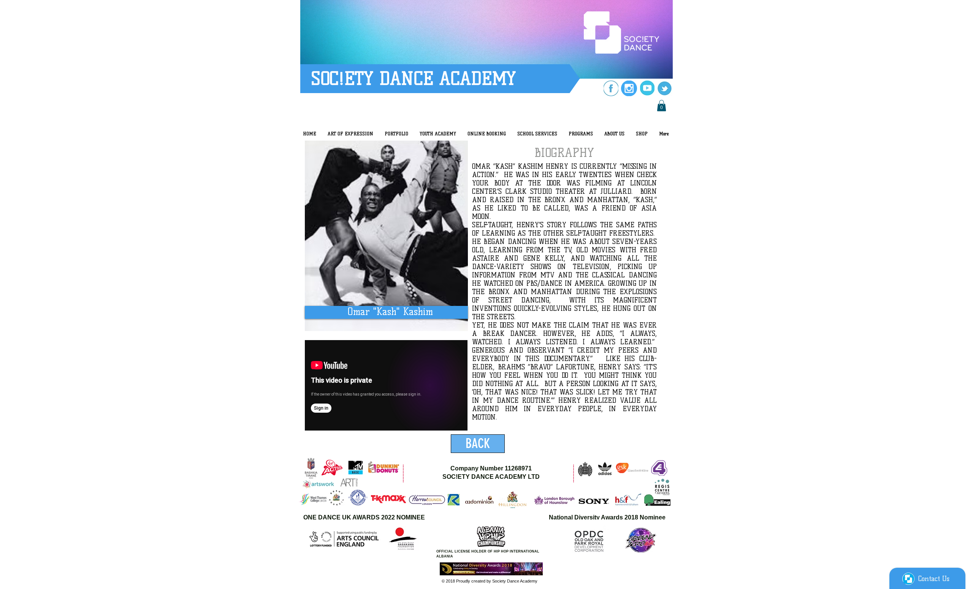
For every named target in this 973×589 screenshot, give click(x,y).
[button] (661, 105)
